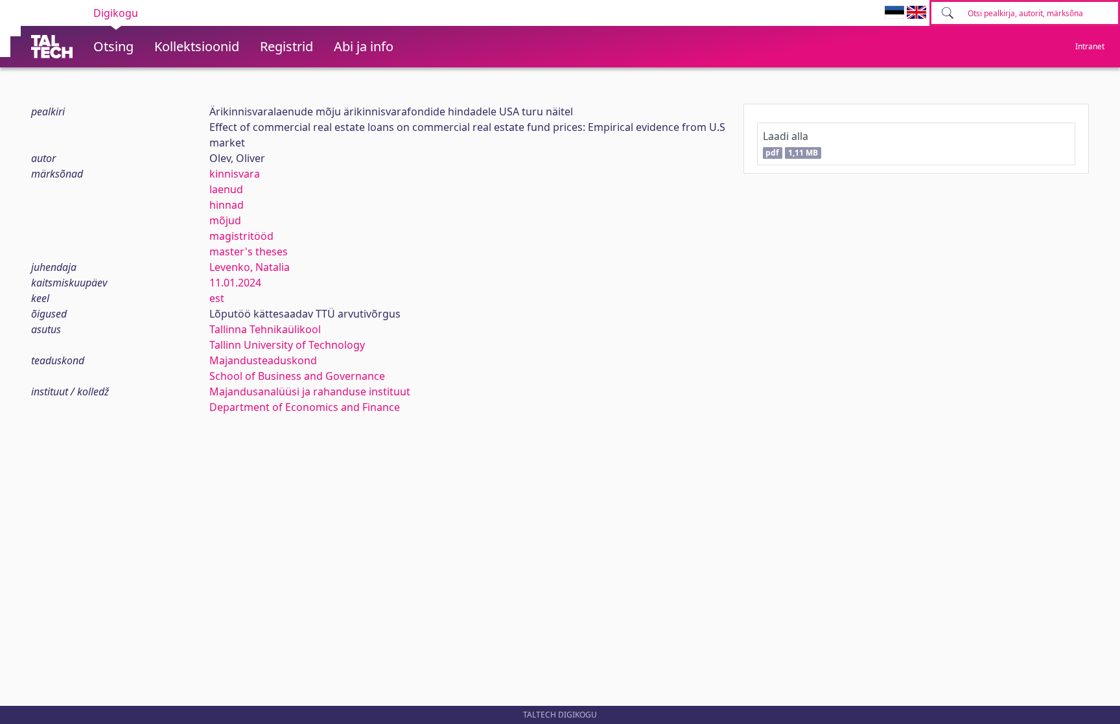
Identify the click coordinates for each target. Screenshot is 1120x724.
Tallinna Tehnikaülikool (265, 329)
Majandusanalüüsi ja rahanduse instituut (309, 391)
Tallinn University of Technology (287, 345)
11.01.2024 (235, 282)
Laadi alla (790, 143)
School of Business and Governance (297, 376)
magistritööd (241, 236)
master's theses (248, 251)
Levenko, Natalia (249, 267)
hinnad (226, 205)
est (216, 298)
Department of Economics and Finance (304, 407)
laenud (226, 189)
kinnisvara (234, 174)
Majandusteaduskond (263, 360)
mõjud (225, 220)
